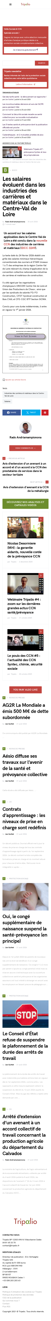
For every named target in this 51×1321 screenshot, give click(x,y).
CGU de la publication (12, 1298)
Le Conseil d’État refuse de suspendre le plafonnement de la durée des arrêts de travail (25, 1046)
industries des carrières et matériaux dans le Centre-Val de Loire (24, 394)
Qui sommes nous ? (11, 1301)
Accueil (5, 159)
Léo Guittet (9, 724)
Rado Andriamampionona (15, 222)
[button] (14, 380)
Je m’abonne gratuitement (24, 50)
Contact (6, 1304)
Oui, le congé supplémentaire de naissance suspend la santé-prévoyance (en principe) (24, 929)
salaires (7, 401)
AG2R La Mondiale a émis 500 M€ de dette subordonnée (25, 711)
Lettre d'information (24, 84)
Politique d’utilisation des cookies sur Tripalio (22, 1292)
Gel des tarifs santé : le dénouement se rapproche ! (24, 97)
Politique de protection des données (18, 1295)
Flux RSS (6, 1307)
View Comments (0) (24, 448)
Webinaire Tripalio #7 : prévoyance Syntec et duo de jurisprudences (35, 152)
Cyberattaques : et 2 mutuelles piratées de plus (22, 135)
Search (41, 63)
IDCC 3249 (28, 248)
